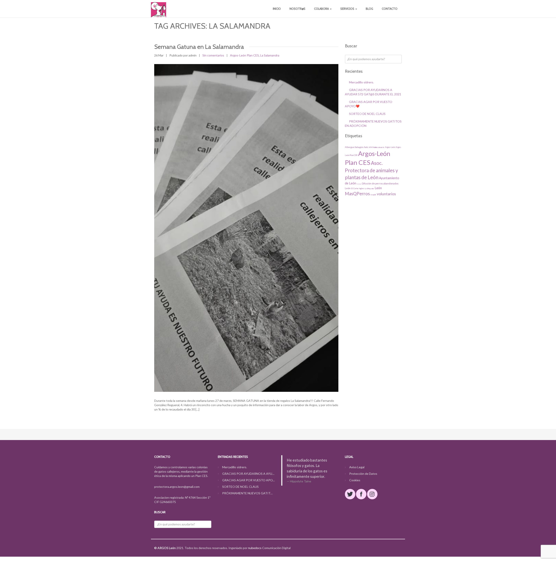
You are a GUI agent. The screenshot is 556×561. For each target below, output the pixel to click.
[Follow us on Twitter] (350, 494)
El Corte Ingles (357, 188)
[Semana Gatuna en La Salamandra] (246, 228)
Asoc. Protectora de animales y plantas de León (371, 170)
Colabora (321, 8)
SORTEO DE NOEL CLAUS (367, 114)
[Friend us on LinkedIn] (372, 494)
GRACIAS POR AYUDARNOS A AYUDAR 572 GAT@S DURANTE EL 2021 (248, 473)
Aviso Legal (356, 467)
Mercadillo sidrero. (361, 82)
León (378, 188)
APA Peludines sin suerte (376, 147)
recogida (373, 194)
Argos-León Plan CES (244, 55)
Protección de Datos (363, 473)
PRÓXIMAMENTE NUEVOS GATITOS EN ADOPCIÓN (248, 493)
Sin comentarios (213, 55)
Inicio (277, 8)
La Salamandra (269, 55)
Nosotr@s (297, 8)
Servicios (347, 8)
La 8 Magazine (369, 188)
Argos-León (390, 147)
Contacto (389, 8)
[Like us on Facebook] (361, 494)
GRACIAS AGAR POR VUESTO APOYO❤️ (248, 480)
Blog (369, 8)
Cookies (354, 480)
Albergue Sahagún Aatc (356, 147)
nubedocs (254, 548)
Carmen (359, 184)
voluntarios (386, 194)
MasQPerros (357, 193)
